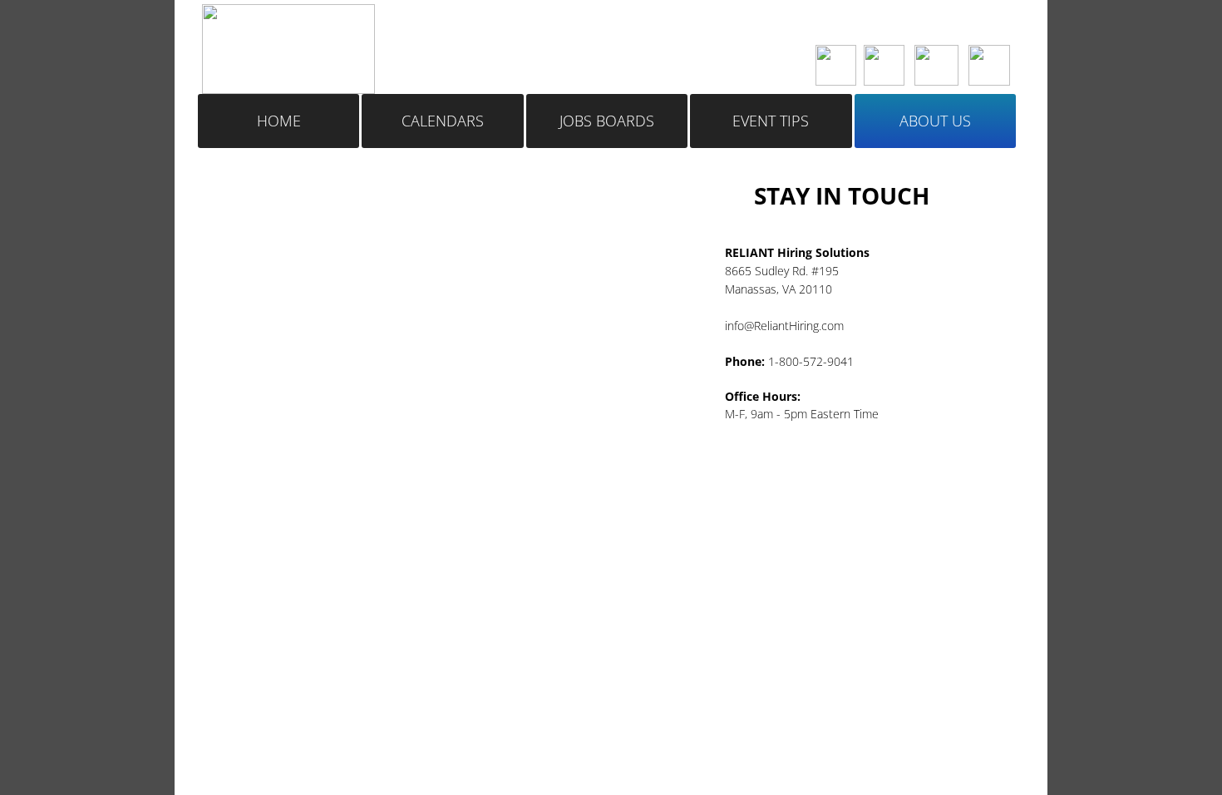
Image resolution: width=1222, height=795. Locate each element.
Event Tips (770, 121)
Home (279, 121)
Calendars (443, 121)
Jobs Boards (606, 121)
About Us (935, 121)
